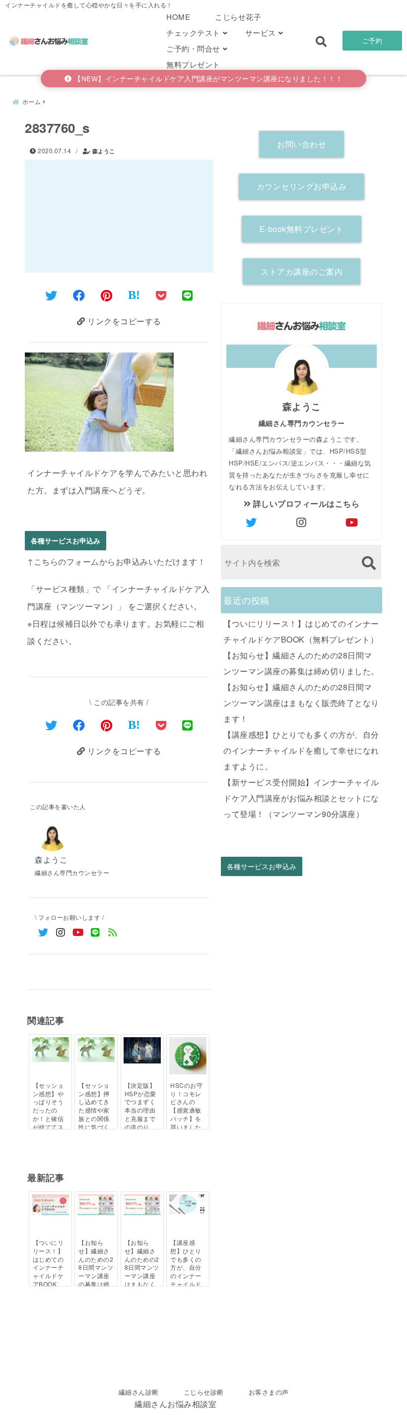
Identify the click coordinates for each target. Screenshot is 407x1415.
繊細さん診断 (139, 1392)
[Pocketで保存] (161, 724)
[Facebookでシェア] (79, 294)
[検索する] (368, 563)
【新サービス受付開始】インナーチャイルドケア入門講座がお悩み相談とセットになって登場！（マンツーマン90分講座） (301, 798)
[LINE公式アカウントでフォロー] (95, 932)
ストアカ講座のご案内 (301, 271)
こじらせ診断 (204, 1392)
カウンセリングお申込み (302, 186)
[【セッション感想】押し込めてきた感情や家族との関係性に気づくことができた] (96, 1049)
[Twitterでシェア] (51, 294)
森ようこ (103, 151)
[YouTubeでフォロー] (78, 932)
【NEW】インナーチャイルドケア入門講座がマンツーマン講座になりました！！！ (207, 78)
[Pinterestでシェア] (107, 294)
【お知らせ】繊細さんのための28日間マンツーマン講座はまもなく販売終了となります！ (301, 702)
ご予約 (372, 40)
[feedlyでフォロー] (113, 932)
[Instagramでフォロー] (60, 932)
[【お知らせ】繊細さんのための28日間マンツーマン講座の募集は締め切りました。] (96, 1204)
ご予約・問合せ (193, 48)
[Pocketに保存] (161, 294)
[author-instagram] (302, 522)
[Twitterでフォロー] (43, 932)
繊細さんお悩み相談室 (175, 1404)
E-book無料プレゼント (302, 229)
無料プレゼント (193, 64)
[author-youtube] (352, 522)
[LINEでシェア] (187, 294)
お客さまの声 (269, 1392)
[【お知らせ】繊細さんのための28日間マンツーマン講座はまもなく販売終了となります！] (142, 1204)
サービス (260, 32)
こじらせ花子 (238, 16)
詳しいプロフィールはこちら (305, 503)
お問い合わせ (301, 144)
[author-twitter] (252, 522)
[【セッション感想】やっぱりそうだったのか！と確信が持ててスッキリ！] (50, 1049)
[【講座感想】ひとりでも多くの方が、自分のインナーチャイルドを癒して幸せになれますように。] (187, 1204)
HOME (178, 16)
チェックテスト (193, 32)
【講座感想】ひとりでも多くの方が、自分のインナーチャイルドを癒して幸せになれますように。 (301, 750)
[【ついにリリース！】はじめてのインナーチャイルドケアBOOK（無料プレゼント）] (50, 1204)
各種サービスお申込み (65, 540)
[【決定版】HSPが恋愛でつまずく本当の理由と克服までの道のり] (142, 1050)
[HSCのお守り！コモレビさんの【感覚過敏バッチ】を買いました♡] (187, 1055)
